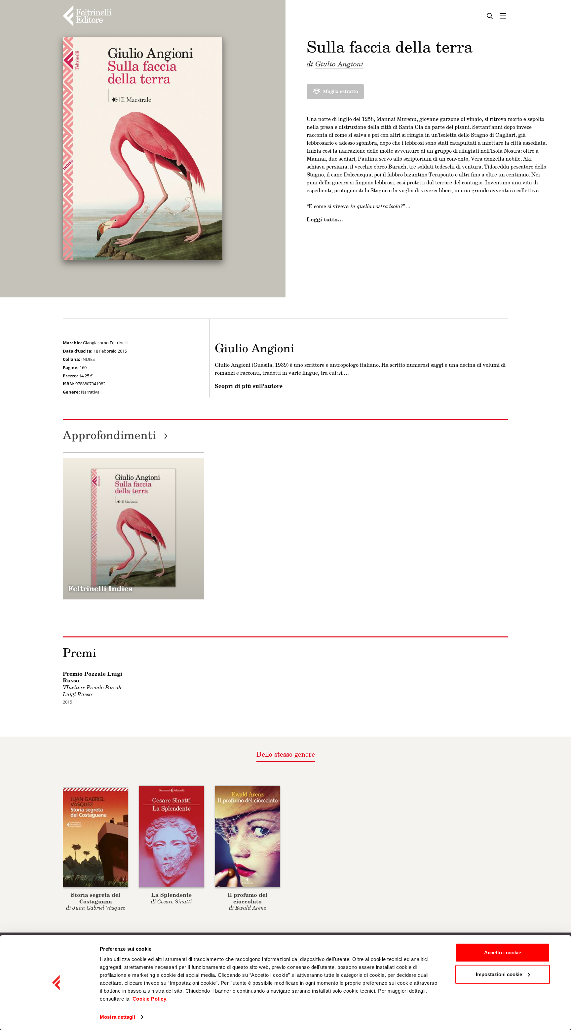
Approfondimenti (115, 435)
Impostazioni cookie (499, 974)
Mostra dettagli (117, 1017)
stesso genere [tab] (285, 754)
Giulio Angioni (339, 63)
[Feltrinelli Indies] (133, 529)
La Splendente (171, 895)
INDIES (88, 359)
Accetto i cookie (502, 952)
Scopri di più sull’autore (249, 386)
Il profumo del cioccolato (247, 898)
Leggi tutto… (325, 219)
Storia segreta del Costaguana (95, 898)
